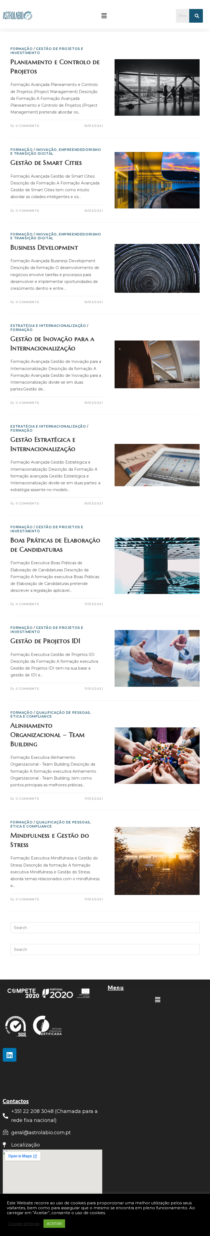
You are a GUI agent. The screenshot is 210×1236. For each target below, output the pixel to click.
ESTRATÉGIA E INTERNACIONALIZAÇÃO (48, 326)
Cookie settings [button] (23, 1223)
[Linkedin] (9, 1055)
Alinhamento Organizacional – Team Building (47, 734)
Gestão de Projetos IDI (45, 641)
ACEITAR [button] (54, 1223)
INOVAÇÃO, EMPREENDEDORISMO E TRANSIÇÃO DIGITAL (55, 152)
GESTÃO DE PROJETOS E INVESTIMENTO (46, 51)
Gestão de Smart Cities (46, 163)
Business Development (44, 247)
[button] (104, 16)
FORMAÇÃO (21, 49)
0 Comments (27, 126)
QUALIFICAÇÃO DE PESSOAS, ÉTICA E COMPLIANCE (50, 714)
